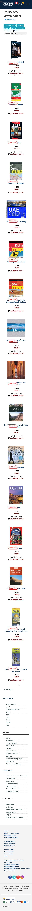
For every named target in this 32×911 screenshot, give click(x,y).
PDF (14, 75)
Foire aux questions (9, 870)
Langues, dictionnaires (14, 810)
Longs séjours (10, 812)
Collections (7, 770)
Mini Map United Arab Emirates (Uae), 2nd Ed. (16, 301)
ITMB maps (9, 741)
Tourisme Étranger (12, 791)
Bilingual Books (11, 746)
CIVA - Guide (10, 778)
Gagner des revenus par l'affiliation (14, 860)
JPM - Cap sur (10, 786)
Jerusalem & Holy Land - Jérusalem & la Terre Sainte (16, 630)
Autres (8, 712)
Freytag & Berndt (12, 754)
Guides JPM (10, 761)
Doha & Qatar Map (16, 183)
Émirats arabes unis (13, 709)
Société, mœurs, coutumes (15, 817)
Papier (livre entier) (16, 71)
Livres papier (8, 31)
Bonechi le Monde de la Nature (16, 776)
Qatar (8, 717)
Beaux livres (10, 804)
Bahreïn (8, 722)
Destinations (8, 699)
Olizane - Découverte (13, 789)
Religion (8, 815)
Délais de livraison (9, 849)
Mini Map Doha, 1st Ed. (16, 262)
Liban (8, 715)
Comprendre (10, 781)
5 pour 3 (7, 28)
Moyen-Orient (11, 704)
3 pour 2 (20, 25)
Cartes (16, 31)
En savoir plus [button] (11, 20)
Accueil (6, 831)
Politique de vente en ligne (11, 866)
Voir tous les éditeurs (13, 764)
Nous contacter (8, 854)
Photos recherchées (9, 843)
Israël (8, 707)
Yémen (8, 720)
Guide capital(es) (12, 784)
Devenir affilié (8, 862)
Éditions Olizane (11, 751)
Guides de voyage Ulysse (14, 759)
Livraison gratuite (9, 852)
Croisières (9, 807)
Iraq (7, 725)
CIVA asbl (9, 748)
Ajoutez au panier (17, 73)
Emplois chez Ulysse (9, 845)
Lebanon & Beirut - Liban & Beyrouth (16, 670)
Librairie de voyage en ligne (11, 833)
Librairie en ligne (10, 25)
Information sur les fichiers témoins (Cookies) (17, 868)
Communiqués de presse (11, 837)
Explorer (8, 738)
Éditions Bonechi (11, 743)
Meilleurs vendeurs (18, 28)
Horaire (6, 856)
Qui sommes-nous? (9, 835)
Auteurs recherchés (9, 841)
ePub (17, 75)
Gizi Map (9, 756)
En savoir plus (8, 689)
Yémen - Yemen (16, 105)
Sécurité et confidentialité (11, 864)
